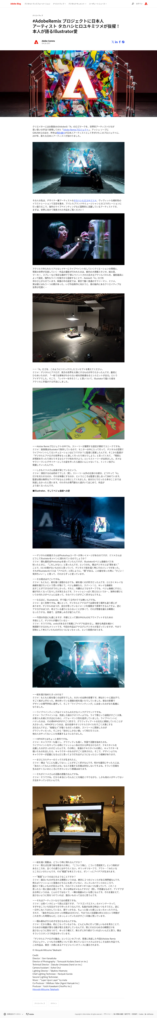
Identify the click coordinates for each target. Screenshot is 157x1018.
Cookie (141, 1014)
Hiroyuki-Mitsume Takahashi (46, 989)
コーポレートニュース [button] (97, 3)
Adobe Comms (48, 41)
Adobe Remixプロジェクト (75, 129)
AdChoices (150, 1014)
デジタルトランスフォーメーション (37, 3)
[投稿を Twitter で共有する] (113, 42)
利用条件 (134, 1014)
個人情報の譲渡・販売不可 (122, 1014)
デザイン (54, 1003)
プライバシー (108, 1014)
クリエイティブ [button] (58, 3)
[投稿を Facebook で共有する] (119, 42)
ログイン (139, 3)
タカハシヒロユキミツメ (85, 200)
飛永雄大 (61, 132)
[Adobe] (146, 3)
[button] (13, 1014)
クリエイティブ (38, 15)
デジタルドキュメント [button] (77, 3)
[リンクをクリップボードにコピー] (123, 42)
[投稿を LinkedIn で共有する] (116, 42)
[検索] (133, 3)
